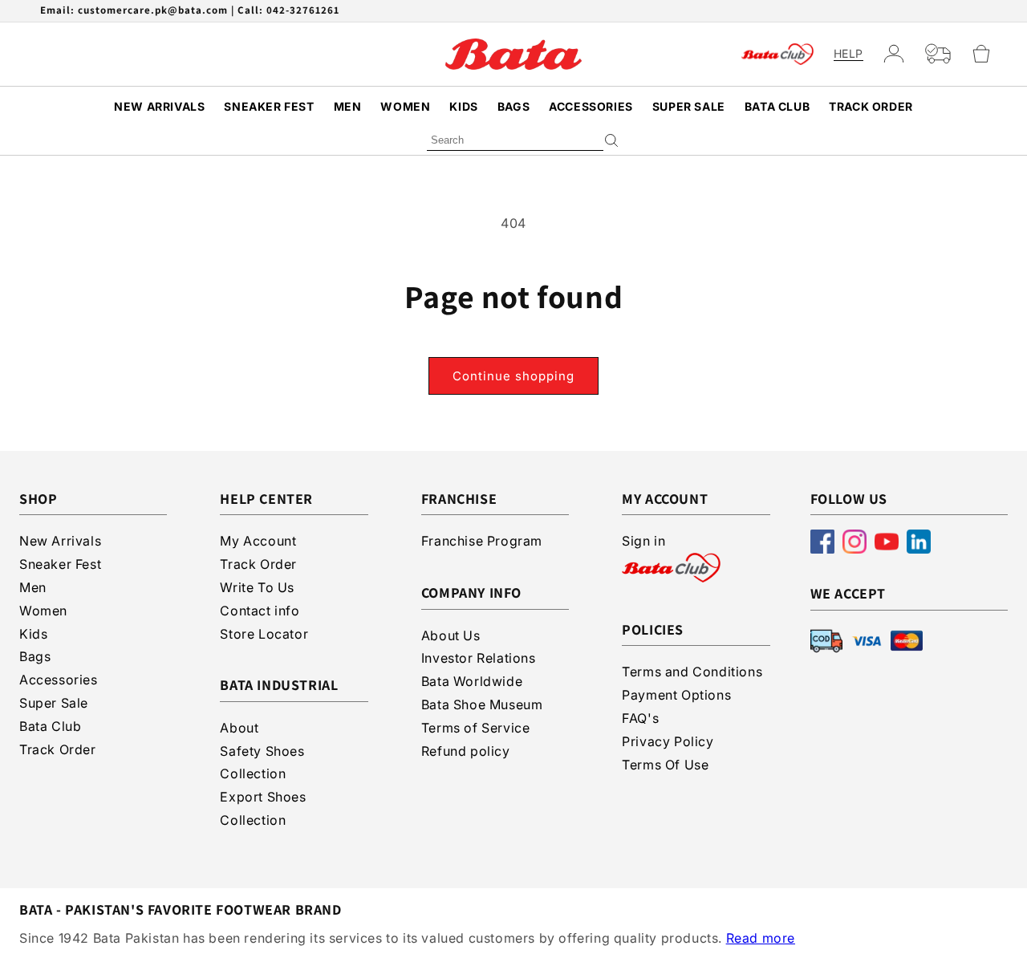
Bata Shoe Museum (482, 704)
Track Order (871, 106)
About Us (451, 635)
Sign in (643, 541)
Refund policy (465, 751)
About (239, 728)
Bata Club (777, 106)
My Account (258, 541)
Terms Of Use (665, 765)
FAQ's (640, 718)
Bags (513, 106)
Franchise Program (481, 541)
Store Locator (264, 634)
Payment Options (676, 695)
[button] (988, 53)
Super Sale (688, 106)
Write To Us (257, 587)
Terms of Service (475, 728)
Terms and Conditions (692, 672)
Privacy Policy (667, 741)
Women (405, 106)
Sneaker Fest (269, 106)
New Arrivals (159, 106)
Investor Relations (478, 658)
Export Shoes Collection (263, 808)
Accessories (591, 106)
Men (348, 106)
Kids (463, 106)
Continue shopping (513, 376)
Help (848, 53)
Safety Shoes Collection (262, 762)
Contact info (259, 611)
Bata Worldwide (471, 681)
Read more (760, 938)
